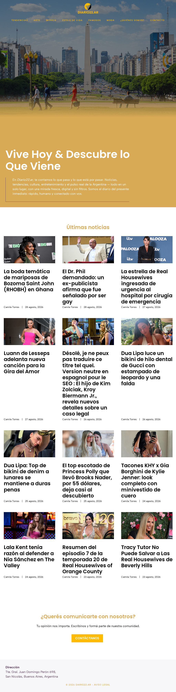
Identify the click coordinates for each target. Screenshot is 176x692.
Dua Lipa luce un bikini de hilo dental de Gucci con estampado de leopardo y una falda (146, 368)
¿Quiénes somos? (132, 20)
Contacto (157, 20)
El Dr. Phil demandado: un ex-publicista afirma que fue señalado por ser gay (84, 286)
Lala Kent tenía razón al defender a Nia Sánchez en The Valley (29, 556)
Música (51, 20)
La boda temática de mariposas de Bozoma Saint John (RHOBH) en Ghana (29, 280)
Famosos (95, 20)
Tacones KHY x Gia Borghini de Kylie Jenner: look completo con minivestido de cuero (145, 480)
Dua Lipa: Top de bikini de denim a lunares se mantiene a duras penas (27, 477)
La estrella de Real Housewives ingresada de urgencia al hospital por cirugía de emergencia (146, 286)
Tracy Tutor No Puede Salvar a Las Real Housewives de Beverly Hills (147, 556)
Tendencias (19, 20)
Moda (111, 20)
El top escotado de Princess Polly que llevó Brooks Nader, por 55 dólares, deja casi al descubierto (87, 480)
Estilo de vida (72, 20)
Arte (37, 20)
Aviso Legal (102, 684)
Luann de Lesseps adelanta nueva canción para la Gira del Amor (27, 362)
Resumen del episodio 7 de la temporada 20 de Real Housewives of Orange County (87, 559)
